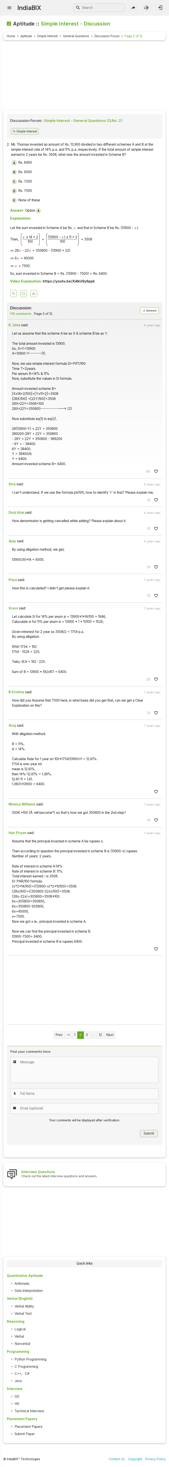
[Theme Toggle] (146, 7)
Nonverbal (22, 1344)
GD (17, 1396)
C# (27, 1374)
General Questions (76, 36)
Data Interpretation (29, 1291)
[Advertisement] (84, 76)
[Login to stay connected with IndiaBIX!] (160, 7)
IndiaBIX (29, 7)
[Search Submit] (78, 7)
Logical (20, 1329)
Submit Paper (25, 1434)
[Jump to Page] (68, 1035)
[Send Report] (33, 293)
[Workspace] (23, 293)
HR (17, 1404)
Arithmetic (22, 1284)
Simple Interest (47, 36)
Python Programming (30, 1359)
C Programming (26, 1366)
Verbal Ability (24, 1306)
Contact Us (117, 1459)
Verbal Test (23, 1313)
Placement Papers (28, 1427)
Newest (151, 310)
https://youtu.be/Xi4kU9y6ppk (69, 281)
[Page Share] (133, 7)
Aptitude (26, 36)
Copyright (135, 1459)
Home (11, 36)
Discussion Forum (106, 36)
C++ (18, 1374)
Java (18, 1381)
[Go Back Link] (13, 293)
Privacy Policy (155, 1459)
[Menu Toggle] (9, 8)
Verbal (19, 1336)
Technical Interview (29, 1411)
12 (100, 1035)
